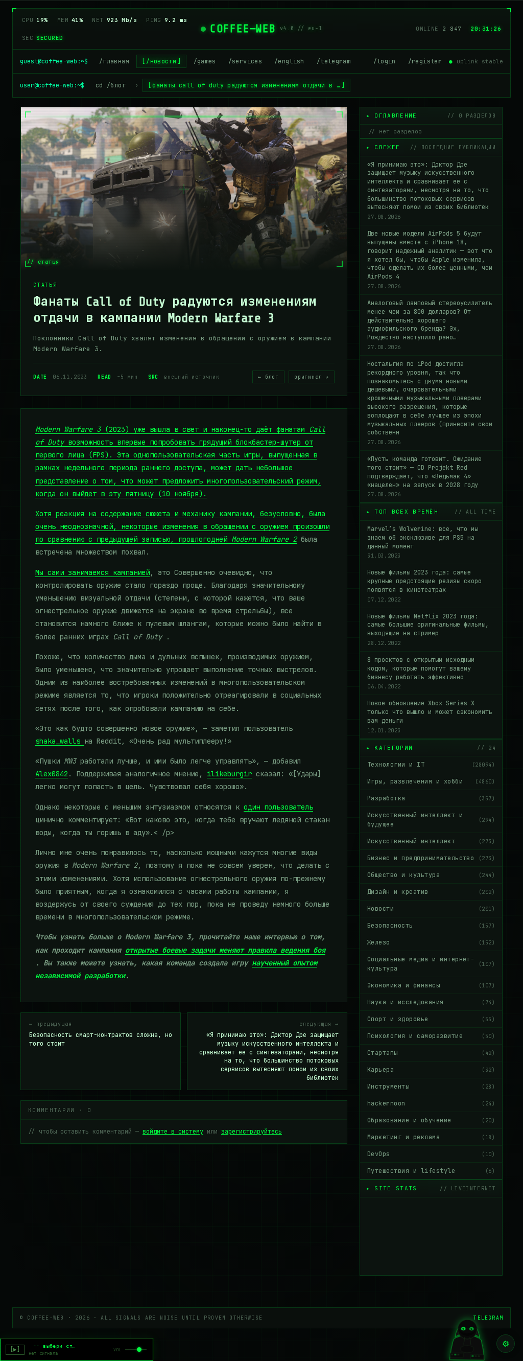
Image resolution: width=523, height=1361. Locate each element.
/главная (114, 61)
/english (289, 61)
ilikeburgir (229, 773)
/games (205, 61)
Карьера (431, 1070)
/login (384, 61)
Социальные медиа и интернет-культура (431, 964)
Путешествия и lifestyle (431, 1171)
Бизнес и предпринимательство (431, 858)
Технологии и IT (431, 764)
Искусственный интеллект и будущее (431, 819)
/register (425, 61)
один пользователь (278, 807)
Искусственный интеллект (431, 841)
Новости (431, 909)
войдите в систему (172, 1131)
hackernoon (431, 1103)
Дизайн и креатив (431, 892)
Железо (431, 942)
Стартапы (431, 1053)
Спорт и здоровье (431, 1019)
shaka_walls (59, 741)
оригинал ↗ (311, 377)
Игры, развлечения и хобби (431, 781)
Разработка (431, 798)
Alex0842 (51, 773)
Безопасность (431, 925)
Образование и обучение (431, 1120)
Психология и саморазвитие (431, 1036)
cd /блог (111, 85)
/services (245, 61)
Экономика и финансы (431, 985)
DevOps (431, 1154)
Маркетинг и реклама (431, 1137)
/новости (161, 61)
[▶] (15, 1349)
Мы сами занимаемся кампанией (92, 572)
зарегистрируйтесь (251, 1131)
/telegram (333, 61)
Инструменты (431, 1086)
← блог (268, 377)
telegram (488, 1317)
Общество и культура (431, 875)
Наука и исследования (431, 1002)
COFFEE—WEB (243, 28)
